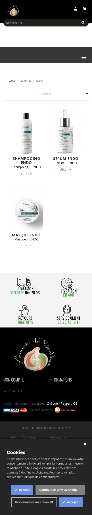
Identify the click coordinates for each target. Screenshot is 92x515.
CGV (13, 437)
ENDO (39, 81)
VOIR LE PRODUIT (28, 143)
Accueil (11, 81)
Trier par (47, 94)
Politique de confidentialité (58, 490)
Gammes (25, 81)
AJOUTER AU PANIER (28, 130)
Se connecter (12, 391)
